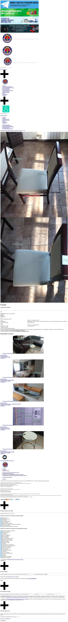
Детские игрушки (5, 548)
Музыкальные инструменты (7, 556)
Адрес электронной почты (5, 574)
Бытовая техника (5, 532)
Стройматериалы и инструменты (8, 544)
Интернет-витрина (6, 92)
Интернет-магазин (6, 91)
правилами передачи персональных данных (15, 559)
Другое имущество (5, 522)
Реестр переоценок (6, 88)
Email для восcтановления (5, 616)
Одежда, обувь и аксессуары (7, 539)
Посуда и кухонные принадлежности (8, 545)
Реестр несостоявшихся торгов (8, 87)
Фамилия (23, 594)
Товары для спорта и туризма (7, 540)
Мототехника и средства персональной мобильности (11, 524)
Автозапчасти (4, 551)
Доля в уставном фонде (6, 525)
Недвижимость (4, 517)
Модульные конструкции (6, 557)
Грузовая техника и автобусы (7, 523)
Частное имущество (6, 89)
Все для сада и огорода (6, 547)
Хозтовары (4, 555)
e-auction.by (10, 488)
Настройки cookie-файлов (7, 477)
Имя (36, 594)
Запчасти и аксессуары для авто (7, 538)
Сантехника (4, 543)
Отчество (49, 594)
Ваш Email (2, 513)
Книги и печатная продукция (7, 553)
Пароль (21, 574)
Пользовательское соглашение (8, 473)
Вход (6, 69)
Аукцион (4, 118)
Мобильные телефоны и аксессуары (8, 530)
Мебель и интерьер (5, 536)
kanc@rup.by (18, 483)
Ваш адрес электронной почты (6, 594)
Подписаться (3, 560)
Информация (5, 94)
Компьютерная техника (6, 531)
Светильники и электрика (6, 546)
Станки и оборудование (6, 521)
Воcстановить (3, 620)
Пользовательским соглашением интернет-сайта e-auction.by (17, 597)
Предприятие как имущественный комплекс (10, 526)
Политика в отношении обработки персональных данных (13, 474)
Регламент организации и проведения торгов (11, 472)
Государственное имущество (8, 90)
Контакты (4, 95)
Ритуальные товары (5, 541)
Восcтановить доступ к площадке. (12, 576)
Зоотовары (4, 554)
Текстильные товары (5, 552)
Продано (2, 315)
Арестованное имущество (7, 86)
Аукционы (4, 469)
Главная (4, 85)
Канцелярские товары (6, 542)
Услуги (4, 93)
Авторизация (7, 618)
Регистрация (2, 69)
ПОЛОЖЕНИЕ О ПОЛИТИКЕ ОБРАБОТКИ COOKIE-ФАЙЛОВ (15, 475)
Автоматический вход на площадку (40, 574)
